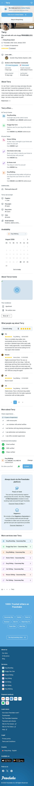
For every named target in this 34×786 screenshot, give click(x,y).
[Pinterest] (11, 771)
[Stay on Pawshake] (19, 466)
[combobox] (17, 234)
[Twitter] (7, 771)
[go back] (2, 3)
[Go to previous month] (24, 239)
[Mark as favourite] (31, 3)
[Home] (2, 589)
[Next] (22, 402)
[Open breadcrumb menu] (7, 589)
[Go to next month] (27, 239)
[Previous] (11, 402)
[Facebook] (3, 771)
